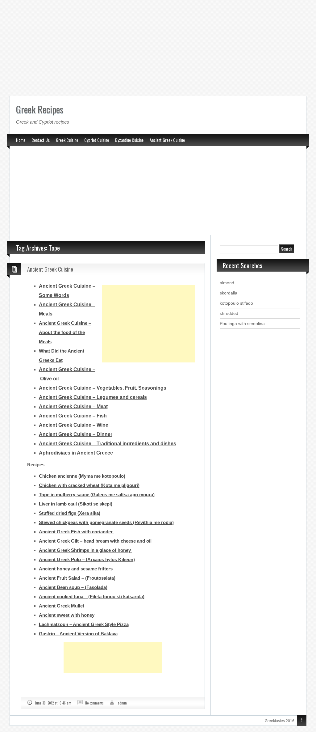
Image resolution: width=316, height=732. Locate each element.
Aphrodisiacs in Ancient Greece (76, 452)
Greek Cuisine (67, 140)
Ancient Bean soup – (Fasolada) (73, 587)
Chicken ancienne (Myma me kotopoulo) (82, 476)
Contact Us (40, 140)
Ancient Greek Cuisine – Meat (73, 406)
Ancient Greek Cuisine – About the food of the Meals (65, 332)
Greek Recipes (39, 109)
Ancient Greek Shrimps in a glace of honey (85, 550)
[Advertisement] (158, 46)
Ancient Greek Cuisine (167, 140)
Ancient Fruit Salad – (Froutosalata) (77, 578)
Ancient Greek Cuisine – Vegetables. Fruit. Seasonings (102, 388)
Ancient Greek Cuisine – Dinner (75, 434)
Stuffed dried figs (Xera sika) (69, 513)
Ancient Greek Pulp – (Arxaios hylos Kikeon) (87, 559)
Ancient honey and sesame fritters (76, 568)
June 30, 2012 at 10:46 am (53, 702)
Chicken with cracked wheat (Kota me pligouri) (89, 485)
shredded (229, 313)
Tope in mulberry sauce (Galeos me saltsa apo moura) (97, 494)
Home (20, 140)
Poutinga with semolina (242, 323)
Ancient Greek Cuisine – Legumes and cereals (93, 397)
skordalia (228, 292)
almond (227, 282)
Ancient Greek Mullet (61, 605)
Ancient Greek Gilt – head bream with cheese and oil (96, 541)
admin (122, 702)
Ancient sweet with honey (66, 615)
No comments (94, 702)
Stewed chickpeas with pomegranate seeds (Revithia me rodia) (106, 522)
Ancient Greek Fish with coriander (76, 531)
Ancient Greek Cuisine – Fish (73, 415)
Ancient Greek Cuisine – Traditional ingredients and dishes (107, 443)
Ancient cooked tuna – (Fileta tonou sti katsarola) (91, 596)
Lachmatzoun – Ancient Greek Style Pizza (84, 624)
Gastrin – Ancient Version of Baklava (78, 633)
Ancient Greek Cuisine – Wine (73, 425)
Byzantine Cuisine (129, 140)
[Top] (302, 721)
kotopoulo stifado (236, 303)
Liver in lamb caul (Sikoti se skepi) (75, 503)
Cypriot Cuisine (96, 140)
